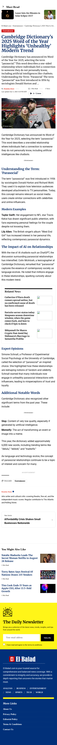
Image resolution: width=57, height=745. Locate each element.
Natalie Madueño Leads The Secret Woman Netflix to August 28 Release (20, 558)
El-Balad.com (6, 26)
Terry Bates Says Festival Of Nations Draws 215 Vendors (17, 573)
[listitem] (22, 15)
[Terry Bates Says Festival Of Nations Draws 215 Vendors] (47, 574)
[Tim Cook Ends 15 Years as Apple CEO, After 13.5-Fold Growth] (47, 588)
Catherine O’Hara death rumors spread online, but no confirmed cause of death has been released (20, 301)
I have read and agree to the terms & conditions (24, 645)
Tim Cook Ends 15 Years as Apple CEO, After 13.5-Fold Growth (17, 588)
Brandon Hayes (9, 88)
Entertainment (18, 26)
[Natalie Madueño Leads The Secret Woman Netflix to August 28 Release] (47, 558)
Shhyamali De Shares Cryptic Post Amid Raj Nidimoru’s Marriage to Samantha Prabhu (17, 334)
